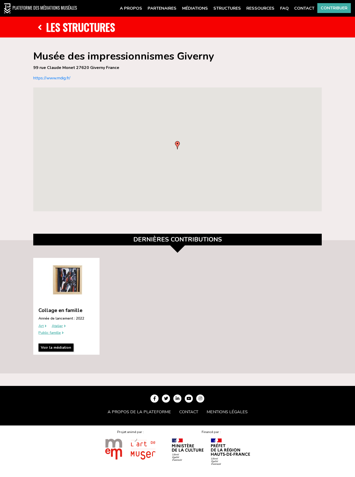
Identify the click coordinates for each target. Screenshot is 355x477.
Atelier (57, 326)
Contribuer (334, 8)
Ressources (260, 8)
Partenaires (162, 8)
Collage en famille (60, 310)
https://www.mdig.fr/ (51, 78)
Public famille (49, 333)
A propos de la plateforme (139, 412)
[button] (177, 145)
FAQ (284, 8)
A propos (131, 8)
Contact (304, 8)
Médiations (195, 8)
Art (41, 326)
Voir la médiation (56, 347)
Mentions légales (227, 412)
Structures (227, 8)
